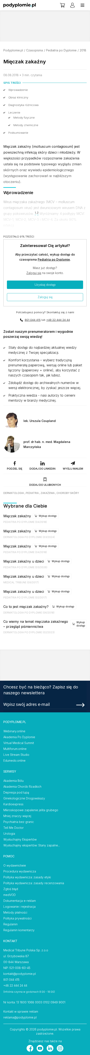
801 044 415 (33, 319)
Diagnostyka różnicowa (23, 105)
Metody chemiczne (25, 125)
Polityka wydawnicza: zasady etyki (27, 877)
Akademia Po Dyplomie (19, 737)
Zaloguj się (33, 273)
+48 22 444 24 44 (58, 319)
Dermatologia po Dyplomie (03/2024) (29, 537)
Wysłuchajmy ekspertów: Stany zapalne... (31, 845)
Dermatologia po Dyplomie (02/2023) (29, 632)
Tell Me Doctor (13, 827)
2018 (83, 50)
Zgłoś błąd (10, 889)
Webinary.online (14, 731)
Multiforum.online (15, 749)
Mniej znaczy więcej (17, 816)
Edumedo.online (14, 760)
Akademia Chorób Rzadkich (22, 786)
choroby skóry (68, 493)
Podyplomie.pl (13, 50)
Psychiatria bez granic (18, 822)
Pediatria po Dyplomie (61, 50)
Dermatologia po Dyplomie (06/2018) (28, 612)
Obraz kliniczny (18, 97)
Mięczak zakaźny (17, 516)
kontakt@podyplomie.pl (19, 973)
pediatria (32, 493)
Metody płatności (15, 912)
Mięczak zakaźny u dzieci (23, 561)
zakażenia (48, 493)
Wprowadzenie (18, 89)
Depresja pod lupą (16, 792)
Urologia (9, 833)
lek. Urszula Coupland (39, 421)
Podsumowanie (18, 132)
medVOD (9, 895)
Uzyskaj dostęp (45, 284)
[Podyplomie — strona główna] (19, 5)
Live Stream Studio (16, 754)
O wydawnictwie (14, 865)
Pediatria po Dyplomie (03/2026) (25, 567)
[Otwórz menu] (82, 5)
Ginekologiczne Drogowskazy (24, 798)
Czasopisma (34, 50)
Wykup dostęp (48, 515)
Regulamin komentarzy (19, 930)
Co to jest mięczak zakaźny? (26, 607)
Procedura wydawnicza (19, 871)
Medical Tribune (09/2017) (21, 582)
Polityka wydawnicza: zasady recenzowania (33, 883)
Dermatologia (13, 493)
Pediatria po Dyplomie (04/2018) (25, 522)
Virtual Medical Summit (18, 743)
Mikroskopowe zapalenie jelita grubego (30, 810)
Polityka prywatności (17, 918)
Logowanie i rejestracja (19, 906)
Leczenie (14, 112)
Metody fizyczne (24, 117)
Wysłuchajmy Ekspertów (20, 839)
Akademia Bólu (13, 780)
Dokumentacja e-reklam (19, 900)
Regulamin (10, 924)
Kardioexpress (13, 804)
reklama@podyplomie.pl (20, 1017)
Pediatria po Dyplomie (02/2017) (25, 597)
